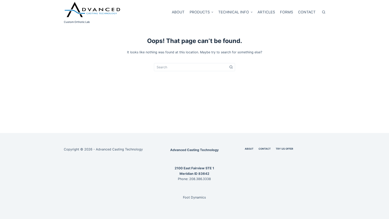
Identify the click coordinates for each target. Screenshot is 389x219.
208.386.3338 (200, 179)
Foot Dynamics (194, 197)
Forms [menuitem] (286, 12)
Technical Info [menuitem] (233, 12)
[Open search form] (323, 12)
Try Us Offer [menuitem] (284, 148)
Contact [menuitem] (307, 12)
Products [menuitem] (200, 12)
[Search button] (231, 67)
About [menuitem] (178, 12)
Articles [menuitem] (266, 12)
